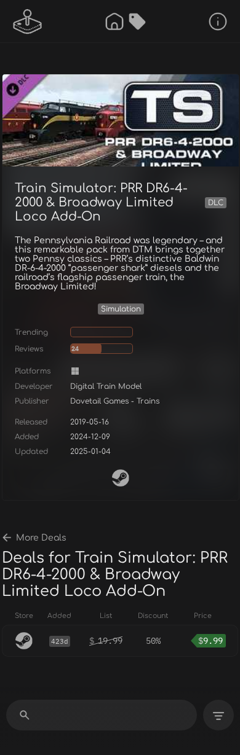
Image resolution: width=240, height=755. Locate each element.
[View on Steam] (120, 478)
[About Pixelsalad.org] (218, 21)
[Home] (114, 21)
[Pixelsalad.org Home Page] (27, 21)
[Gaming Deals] (137, 21)
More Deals (41, 537)
